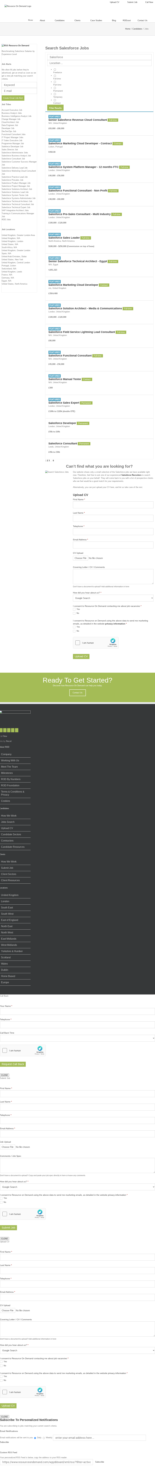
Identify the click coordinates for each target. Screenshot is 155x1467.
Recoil (9, 741)
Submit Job (7, 868)
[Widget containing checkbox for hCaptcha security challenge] (96, 642)
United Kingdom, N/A (11, 238)
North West (7, 932)
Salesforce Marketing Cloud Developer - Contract (80, 143)
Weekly (49, 1437)
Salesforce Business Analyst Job (16, 156)
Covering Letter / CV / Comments (89, 567)
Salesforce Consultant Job (13, 159)
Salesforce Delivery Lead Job (14, 168)
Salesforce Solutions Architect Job (17, 189)
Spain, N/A (6, 253)
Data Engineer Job (10, 125)
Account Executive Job (12, 110)
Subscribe (4, 1442)
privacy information (115, 623)
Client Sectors (8, 874)
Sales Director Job (10, 149)
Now (5, 736)
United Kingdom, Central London (16, 262)
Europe (5, 982)
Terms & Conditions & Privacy (12, 793)
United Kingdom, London (12, 241)
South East (7, 907)
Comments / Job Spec (10, 1156)
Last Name (79, 513)
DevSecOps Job (9, 131)
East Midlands (8, 938)
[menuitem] (112, 2)
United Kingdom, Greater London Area (18, 235)
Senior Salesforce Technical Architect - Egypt (77, 261)
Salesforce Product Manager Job (16, 183)
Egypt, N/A (6, 281)
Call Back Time (7, 1033)
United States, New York (12, 259)
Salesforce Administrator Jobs (15, 152)
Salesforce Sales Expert (63, 402)
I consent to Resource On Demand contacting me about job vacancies (107, 606)
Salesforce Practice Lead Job (15, 177)
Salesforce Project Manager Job (16, 186)
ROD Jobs (6, 219)
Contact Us (77, 693)
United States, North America (14, 284)
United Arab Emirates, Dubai (14, 256)
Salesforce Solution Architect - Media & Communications (85, 308)
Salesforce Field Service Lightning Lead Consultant (81, 332)
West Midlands (9, 945)
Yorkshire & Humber (12, 951)
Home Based (8, 976)
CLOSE (4, 1075)
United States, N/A (10, 244)
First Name (79, 499)
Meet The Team (9, 766)
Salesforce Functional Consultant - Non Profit (77, 190)
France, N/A (7, 275)
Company (6, 754)
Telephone (78, 526)
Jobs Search (8, 822)
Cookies (5, 801)
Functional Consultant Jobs (14, 134)
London (5, 901)
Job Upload (5, 1142)
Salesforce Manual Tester (64, 379)
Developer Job (8, 128)
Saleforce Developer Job (12, 146)
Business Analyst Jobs (12, 113)
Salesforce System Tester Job (15, 195)
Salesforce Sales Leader (64, 237)
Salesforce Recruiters (131, 475)
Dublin (4, 970)
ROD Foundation (10, 785)
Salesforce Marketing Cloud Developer (73, 284)
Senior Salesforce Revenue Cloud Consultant (77, 119)
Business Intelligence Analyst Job (16, 116)
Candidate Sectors (11, 834)
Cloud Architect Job (10, 122)
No (77, 613)
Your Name (6, 1006)
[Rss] (12, 730)
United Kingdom (9, 895)
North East (6, 926)
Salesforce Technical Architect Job (17, 201)
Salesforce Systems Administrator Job (18, 198)
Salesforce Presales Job (12, 180)
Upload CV (81, 656)
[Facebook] (5, 730)
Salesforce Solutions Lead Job (15, 192)
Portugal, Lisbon (9, 265)
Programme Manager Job (13, 143)
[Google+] (16, 730)
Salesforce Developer (62, 423)
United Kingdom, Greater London (16, 250)
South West (7, 914)
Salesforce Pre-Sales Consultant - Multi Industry (79, 214)
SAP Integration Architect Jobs (15, 210)
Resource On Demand (19, 45)
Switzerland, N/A (9, 269)
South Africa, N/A (9, 247)
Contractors (7, 840)
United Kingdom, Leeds (12, 272)
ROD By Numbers (10, 779)
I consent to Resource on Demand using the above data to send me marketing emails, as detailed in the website (110, 622)
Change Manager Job (11, 119)
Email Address (80, 539)
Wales (4, 963)
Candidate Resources (13, 847)
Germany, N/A (8, 278)
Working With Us (10, 760)
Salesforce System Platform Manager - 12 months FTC (83, 167)
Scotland (6, 957)
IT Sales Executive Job (12, 140)
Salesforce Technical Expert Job (16, 207)
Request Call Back (13, 1064)
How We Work (8, 815)
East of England (9, 920)
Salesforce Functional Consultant (70, 355)
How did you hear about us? (87, 592)
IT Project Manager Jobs (12, 137)
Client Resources (10, 880)
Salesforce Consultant (62, 443)
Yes (78, 609)
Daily (39, 1437)
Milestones (7, 773)
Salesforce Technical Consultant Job (18, 204)
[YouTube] (8, 730)
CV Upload (78, 553)
